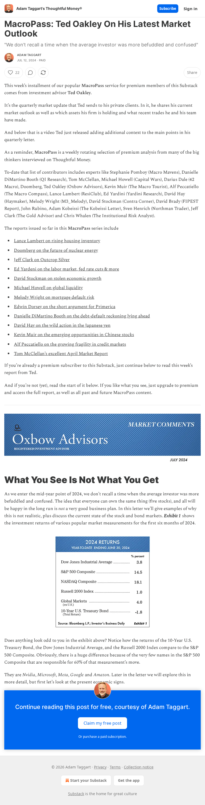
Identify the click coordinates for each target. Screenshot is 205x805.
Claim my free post (102, 723)
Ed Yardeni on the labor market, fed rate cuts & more (66, 269)
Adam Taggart (29, 55)
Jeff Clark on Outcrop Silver (42, 259)
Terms (115, 767)
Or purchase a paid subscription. (102, 736)
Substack (76, 793)
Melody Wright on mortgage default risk (54, 297)
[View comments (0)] (30, 72)
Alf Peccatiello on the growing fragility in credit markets (70, 344)
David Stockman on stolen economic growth (57, 278)
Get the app (129, 780)
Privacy (100, 767)
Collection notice (138, 767)
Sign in (191, 8)
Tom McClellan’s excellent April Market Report (61, 353)
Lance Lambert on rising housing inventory (57, 240)
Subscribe (167, 8)
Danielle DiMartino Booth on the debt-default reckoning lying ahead (82, 316)
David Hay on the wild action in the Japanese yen (62, 325)
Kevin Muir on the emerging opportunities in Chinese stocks (74, 334)
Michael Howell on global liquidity (48, 287)
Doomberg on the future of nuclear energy (56, 250)
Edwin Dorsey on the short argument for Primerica (64, 306)
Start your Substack (88, 780)
